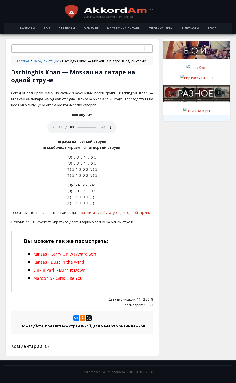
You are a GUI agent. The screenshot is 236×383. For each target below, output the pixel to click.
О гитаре (91, 28)
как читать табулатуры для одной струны (116, 212)
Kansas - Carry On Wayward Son (64, 254)
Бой (46, 28)
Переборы (67, 28)
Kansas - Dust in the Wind (58, 262)
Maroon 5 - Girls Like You (58, 278)
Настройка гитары (124, 28)
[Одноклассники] (82, 318)
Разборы (27, 28)
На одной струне (46, 61)
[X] (89, 318)
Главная (23, 61)
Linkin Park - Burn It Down (59, 270)
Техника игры (161, 28)
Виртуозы (190, 28)
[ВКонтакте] (76, 318)
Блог (212, 28)
